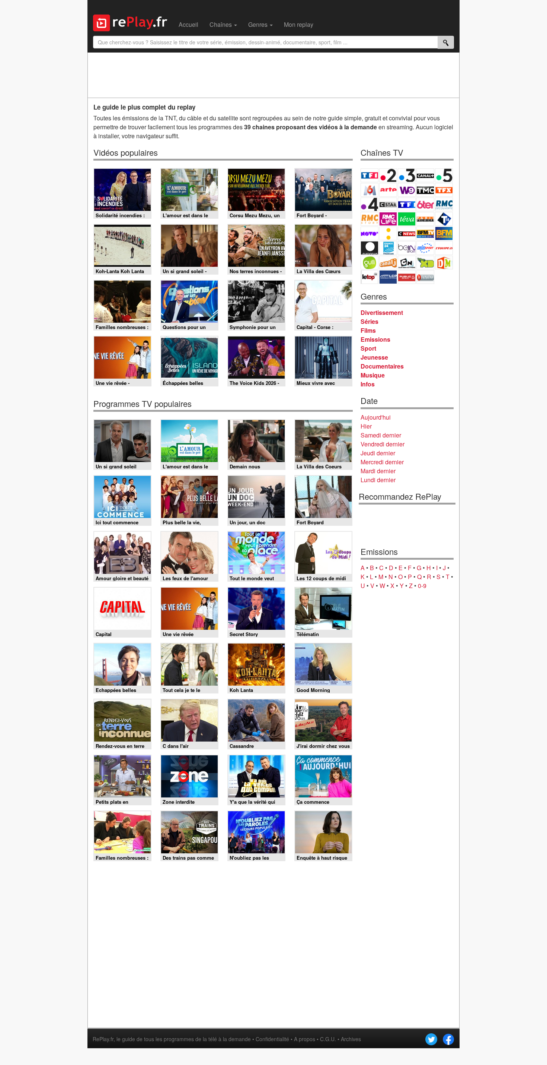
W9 (407, 190)
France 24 (388, 248)
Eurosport (425, 248)
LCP (388, 277)
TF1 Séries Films (407, 204)
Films (368, 330)
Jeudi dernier (378, 453)
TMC (425, 190)
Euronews (369, 248)
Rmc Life (388, 219)
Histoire (425, 277)
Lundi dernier (378, 479)
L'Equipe (444, 248)
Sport (368, 348)
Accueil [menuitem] (188, 24)
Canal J (388, 262)
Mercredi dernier (382, 462)
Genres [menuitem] (258, 24)
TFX (444, 190)
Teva (407, 219)
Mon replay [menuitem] (298, 24)
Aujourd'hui (376, 417)
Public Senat (407, 277)
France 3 (407, 175)
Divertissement (382, 312)
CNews (407, 233)
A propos (304, 1039)
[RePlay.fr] (133, 22)
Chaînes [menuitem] (221, 24)
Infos (368, 384)
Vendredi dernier (382, 444)
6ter (425, 204)
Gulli (369, 262)
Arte (388, 190)
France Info (388, 233)
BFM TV (425, 233)
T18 (444, 219)
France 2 (388, 175)
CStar (388, 204)
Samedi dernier (381, 435)
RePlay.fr (103, 1039)
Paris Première (425, 219)
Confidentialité (272, 1039)
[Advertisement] (273, 75)
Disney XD (425, 262)
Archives (351, 1039)
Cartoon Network (407, 262)
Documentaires (382, 366)
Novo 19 (369, 233)
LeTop (369, 277)
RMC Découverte (444, 204)
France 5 (444, 175)
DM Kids (444, 262)
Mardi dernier (378, 471)
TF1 (369, 175)
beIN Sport (407, 248)
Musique (373, 375)
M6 (369, 190)
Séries (369, 321)
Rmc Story (369, 219)
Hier (366, 426)
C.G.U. (328, 1039)
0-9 (422, 585)
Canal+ (425, 175)
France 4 (369, 204)
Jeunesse (374, 357)
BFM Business (444, 233)
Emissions (375, 339)
